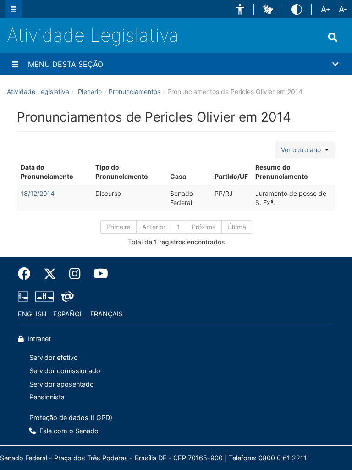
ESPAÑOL (68, 314)
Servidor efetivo (53, 357)
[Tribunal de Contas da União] (66, 296)
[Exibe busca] (332, 37)
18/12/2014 (38, 193)
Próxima (204, 227)
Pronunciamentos (134, 91)
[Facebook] (27, 273)
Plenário (90, 91)
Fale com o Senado (68, 431)
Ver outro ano (302, 150)
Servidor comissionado (64, 371)
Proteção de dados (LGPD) (70, 417)
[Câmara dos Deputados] (25, 296)
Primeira (118, 227)
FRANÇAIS (106, 314)
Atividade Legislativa (93, 35)
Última (236, 227)
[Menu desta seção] (15, 64)
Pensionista (47, 397)
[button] (240, 9)
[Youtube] (97, 273)
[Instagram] (75, 273)
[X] (50, 273)
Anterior (153, 227)
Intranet (38, 339)
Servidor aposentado (61, 384)
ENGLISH (32, 314)
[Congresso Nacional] (44, 296)
